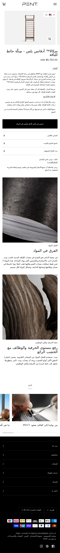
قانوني (26, 536)
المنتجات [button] (55, 464)
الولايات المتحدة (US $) (32, 510)
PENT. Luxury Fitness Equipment (32, 533)
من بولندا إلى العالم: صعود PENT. (40, 425)
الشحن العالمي (52, 135)
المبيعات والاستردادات (14, 536)
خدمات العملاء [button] (53, 473)
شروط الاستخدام (36, 536)
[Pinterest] (47, 546)
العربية (51, 510)
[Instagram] (41, 546)
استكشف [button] (54, 455)
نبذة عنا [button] (55, 446)
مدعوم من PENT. (49, 539)
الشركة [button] (55, 482)
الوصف (55, 68)
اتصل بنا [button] (55, 491)
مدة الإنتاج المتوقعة (51, 151)
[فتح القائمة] (53, 4)
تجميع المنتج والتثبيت (50, 143)
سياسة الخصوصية (50, 536)
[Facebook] (53, 546)
